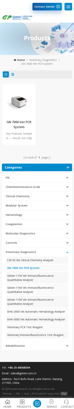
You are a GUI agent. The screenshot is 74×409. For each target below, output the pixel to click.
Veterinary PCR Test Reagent (25, 327)
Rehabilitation (15, 346)
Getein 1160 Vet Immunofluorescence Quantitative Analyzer (30, 290)
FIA (7, 177)
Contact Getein (44, 6)
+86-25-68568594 (19, 367)
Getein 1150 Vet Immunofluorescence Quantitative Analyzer (30, 278)
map (26, 393)
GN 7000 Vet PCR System (37, 63)
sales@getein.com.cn (23, 373)
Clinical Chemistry (18, 196)
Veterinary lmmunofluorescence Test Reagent (35, 335)
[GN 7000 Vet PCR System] (19, 100)
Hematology (14, 215)
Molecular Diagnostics (20, 233)
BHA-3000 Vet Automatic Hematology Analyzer (36, 311)
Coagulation (14, 224)
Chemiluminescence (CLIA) (23, 187)
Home (21, 60)
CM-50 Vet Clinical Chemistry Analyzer (30, 260)
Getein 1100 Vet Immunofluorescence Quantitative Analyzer (30, 302)
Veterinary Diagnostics (43, 60)
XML (18, 393)
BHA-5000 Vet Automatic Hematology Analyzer (36, 319)
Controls (11, 242)
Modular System (17, 205)
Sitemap (7, 393)
